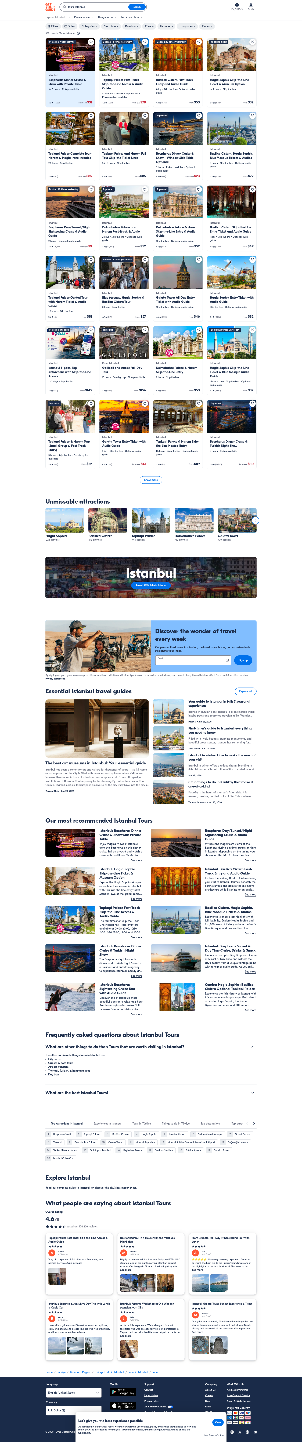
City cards (54, 1059)
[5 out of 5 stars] (79, 1246)
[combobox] (94, 7)
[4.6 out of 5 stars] (55, 1226)
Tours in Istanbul (138, 1372)
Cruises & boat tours (60, 1063)
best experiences (126, 1187)
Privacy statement (55, 678)
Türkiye (61, 1372)
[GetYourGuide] (50, 7)
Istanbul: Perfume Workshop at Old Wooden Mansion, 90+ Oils (147, 1305)
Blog (207, 1401)
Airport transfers (58, 1066)
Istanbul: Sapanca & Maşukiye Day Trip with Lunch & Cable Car (79, 1305)
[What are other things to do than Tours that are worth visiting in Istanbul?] (253, 1047)
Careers (209, 1395)
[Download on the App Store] (123, 1406)
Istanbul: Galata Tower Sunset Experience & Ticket (222, 1303)
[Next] (255, 520)
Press (208, 1406)
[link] (70, 72)
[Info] (78, 33)
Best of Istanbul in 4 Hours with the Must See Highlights (147, 1239)
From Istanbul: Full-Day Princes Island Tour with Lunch (221, 1239)
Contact (148, 1389)
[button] (70, 72)
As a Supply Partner (237, 1389)
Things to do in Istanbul (109, 1372)
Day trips (53, 1074)
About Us (210, 1389)
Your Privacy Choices (155, 1406)
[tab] (66, 1123)
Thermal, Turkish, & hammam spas (69, 1070)
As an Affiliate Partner (239, 1401)
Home (49, 1372)
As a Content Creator (238, 1395)
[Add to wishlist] (91, 42)
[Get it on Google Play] (123, 1392)
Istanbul (85, 1187)
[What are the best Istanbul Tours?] (253, 1093)
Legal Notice (151, 1395)
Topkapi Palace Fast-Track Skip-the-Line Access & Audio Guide (78, 1239)
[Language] (237, 5)
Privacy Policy (151, 1401)
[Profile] (251, 5)
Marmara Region (80, 1372)
